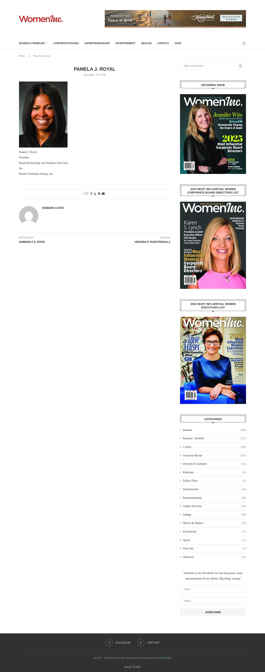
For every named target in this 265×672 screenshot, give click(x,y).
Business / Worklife (32, 43)
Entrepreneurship (97, 43)
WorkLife (214, 557)
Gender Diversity (214, 506)
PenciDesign (164, 657)
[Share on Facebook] (91, 193)
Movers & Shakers (214, 523)
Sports (214, 540)
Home (22, 55)
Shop (178, 43)
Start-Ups (214, 548)
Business (214, 430)
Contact (163, 43)
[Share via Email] (103, 193)
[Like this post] (87, 193)
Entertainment (125, 43)
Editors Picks (214, 480)
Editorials (214, 472)
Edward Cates (53, 207)
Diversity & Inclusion (214, 463)
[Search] (244, 43)
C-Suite (214, 446)
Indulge (146, 43)
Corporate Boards (66, 43)
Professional (214, 531)
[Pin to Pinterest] (99, 193)
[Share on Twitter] (95, 194)
